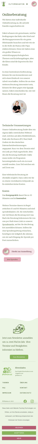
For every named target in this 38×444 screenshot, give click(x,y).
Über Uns (23, 383)
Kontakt (23, 388)
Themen (5, 383)
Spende (30, 88)
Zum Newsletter (19, 357)
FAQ (3, 388)
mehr (19, 438)
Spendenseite (8, 224)
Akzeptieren (19, 433)
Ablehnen (19, 427)
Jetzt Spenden (12, 259)
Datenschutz (25, 393)
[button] (27, 4)
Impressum (6, 393)
